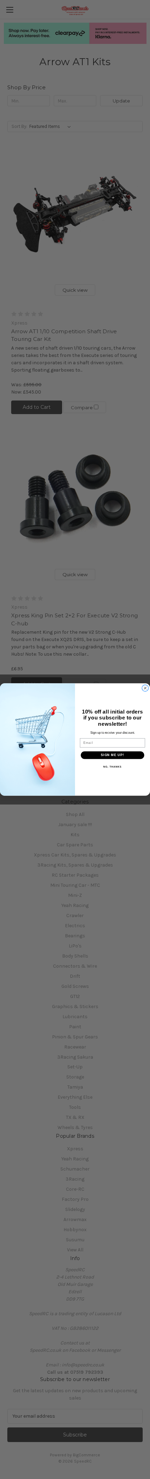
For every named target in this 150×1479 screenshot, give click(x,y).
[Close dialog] (145, 688)
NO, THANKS (112, 766)
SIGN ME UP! (112, 754)
